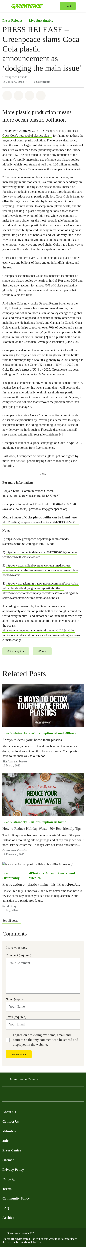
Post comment (19, 1054)
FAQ (5, 1208)
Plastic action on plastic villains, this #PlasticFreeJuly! (42, 884)
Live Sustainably (41, 20)
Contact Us (10, 1121)
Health (36, 878)
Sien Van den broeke (14, 761)
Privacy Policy (13, 1169)
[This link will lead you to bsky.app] (36, 1095)
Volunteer (9, 1131)
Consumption (43, 733)
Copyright (10, 1179)
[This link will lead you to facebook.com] (4, 1095)
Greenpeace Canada (14, 850)
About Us (9, 1112)
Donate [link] (67, 6)
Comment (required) (18, 955)
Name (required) (16, 999)
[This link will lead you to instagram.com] (28, 1095)
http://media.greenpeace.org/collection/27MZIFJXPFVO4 (38, 522)
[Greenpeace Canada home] (35, 6)
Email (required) (16, 1017)
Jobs (5, 1141)
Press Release (12, 20)
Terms (7, 1189)
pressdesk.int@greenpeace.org (48, 509)
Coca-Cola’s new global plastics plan (25, 135)
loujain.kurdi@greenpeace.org (21, 496)
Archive (8, 1218)
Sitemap (8, 1160)
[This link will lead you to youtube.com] (20, 1095)
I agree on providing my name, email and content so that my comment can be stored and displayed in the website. (45, 1039)
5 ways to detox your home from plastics (32, 740)
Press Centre (11, 1150)
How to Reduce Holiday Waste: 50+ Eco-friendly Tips (41, 829)
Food (60, 733)
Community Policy (16, 1198)
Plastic (72, 733)
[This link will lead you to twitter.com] (12, 1095)
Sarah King (9, 906)
